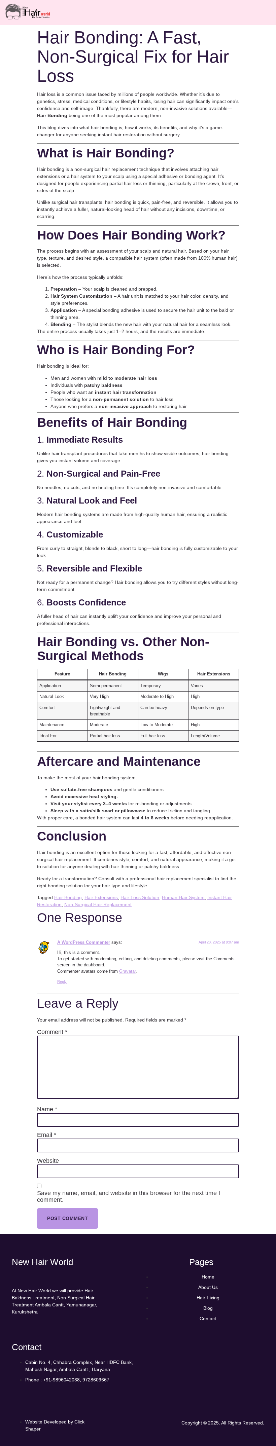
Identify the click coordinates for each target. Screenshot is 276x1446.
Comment (52, 1032)
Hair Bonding (68, 897)
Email (46, 1135)
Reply (62, 981)
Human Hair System (183, 897)
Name (47, 1109)
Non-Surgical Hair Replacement (98, 904)
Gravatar (127, 971)
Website (48, 1161)
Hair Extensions (101, 897)
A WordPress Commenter (83, 942)
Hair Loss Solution (139, 897)
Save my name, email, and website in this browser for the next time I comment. (128, 1196)
